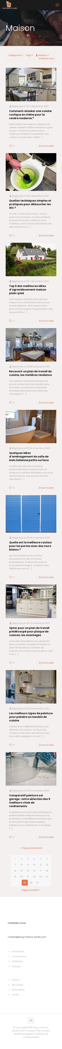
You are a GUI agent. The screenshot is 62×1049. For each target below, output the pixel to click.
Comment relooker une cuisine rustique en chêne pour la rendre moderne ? (30, 114)
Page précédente (32, 848)
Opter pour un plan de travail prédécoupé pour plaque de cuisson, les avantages (29, 631)
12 (47, 864)
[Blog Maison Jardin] (10, 5)
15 (28, 870)
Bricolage (17, 984)
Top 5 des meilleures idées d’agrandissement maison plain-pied (27, 289)
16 (34, 870)
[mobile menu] (57, 5)
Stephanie (17, 106)
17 (41, 870)
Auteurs (42, 55)
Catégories (14, 55)
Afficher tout (47, 58)
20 (21, 876)
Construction (19, 956)
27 (37, 882)
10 (34, 864)
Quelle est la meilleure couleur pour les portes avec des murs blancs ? (30, 546)
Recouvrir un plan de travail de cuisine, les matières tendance (30, 373)
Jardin (15, 994)
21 (28, 876)
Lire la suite (48, 145)
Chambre (17, 961)
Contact (30, 1030)
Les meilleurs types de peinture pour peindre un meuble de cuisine (31, 717)
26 (31, 882)
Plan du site (42, 1030)
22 (34, 876)
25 (24, 882)
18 (47, 870)
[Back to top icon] (31, 1020)
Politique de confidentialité (35, 1035)
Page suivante (30, 890)
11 (40, 864)
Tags (28, 55)
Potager (16, 966)
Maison (16, 979)
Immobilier (18, 951)
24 (46, 876)
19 (15, 876)
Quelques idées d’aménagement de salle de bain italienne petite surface (29, 456)
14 (21, 870)
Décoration (18, 989)
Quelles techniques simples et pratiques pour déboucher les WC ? (30, 204)
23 (40, 876)
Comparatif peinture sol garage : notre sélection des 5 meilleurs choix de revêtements (29, 801)
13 (15, 870)
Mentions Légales (23, 1034)
